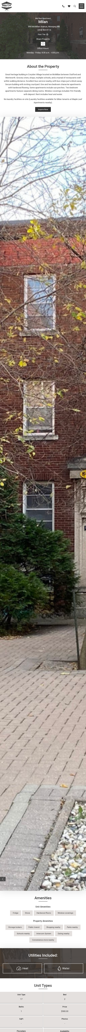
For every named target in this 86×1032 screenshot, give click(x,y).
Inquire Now (43, 109)
